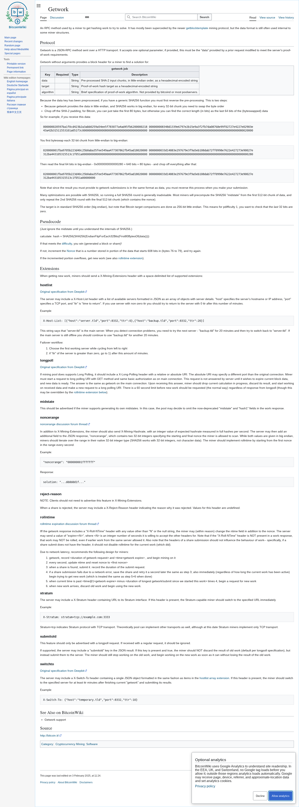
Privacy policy (47, 782)
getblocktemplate (197, 28)
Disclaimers (86, 782)
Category (47, 744)
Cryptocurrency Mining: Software (77, 744)
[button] (87, 17)
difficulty (67, 243)
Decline (260, 795)
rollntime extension (130, 258)
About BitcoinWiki (67, 782)
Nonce (71, 250)
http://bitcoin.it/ (49, 735)
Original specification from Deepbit (62, 291)
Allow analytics (280, 795)
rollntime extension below (90, 392)
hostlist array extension (214, 678)
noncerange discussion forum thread (63, 424)
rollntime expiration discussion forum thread (68, 523)
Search (204, 17)
